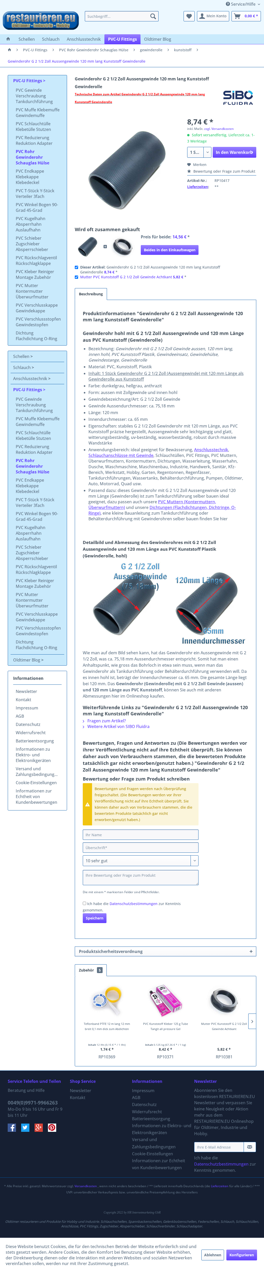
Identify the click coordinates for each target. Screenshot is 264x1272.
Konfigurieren (241, 1254)
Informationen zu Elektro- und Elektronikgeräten (33, 754)
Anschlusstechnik (30, 378)
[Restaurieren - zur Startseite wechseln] (41, 21)
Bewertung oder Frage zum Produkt (223, 171)
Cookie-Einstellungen (36, 782)
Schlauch (22, 367)
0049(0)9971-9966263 (33, 1102)
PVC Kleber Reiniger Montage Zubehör (35, 274)
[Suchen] (153, 16)
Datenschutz (28, 724)
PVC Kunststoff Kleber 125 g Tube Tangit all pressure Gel (165, 1026)
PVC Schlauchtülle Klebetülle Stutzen (33, 126)
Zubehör (90, 970)
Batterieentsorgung (35, 741)
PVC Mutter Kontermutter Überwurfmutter (32, 291)
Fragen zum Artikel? (106, 721)
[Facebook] (14, 1130)
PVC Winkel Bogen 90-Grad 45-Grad (37, 207)
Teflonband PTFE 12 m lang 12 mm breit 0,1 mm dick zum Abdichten (107, 1026)
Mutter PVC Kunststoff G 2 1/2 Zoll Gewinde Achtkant (126, 276)
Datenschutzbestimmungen (134, 903)
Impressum (27, 708)
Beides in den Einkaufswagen (169, 249)
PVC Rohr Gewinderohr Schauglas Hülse (32, 157)
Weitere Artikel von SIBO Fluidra (118, 726)
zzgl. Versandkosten (219, 129)
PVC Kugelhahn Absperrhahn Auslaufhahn (30, 224)
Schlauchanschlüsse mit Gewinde (120, 455)
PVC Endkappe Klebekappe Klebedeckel (30, 176)
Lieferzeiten (197, 186)
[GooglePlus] (41, 1130)
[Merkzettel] (189, 16)
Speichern (94, 918)
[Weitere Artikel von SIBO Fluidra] (238, 99)
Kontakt (23, 699)
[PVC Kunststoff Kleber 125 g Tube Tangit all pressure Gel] (165, 1001)
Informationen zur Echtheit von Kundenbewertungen (36, 796)
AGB (20, 716)
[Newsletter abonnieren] (250, 1147)
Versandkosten (86, 1186)
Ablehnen (212, 1254)
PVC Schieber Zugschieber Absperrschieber (32, 243)
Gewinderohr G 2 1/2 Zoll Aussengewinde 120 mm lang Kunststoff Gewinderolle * (150, 269)
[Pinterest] (54, 1130)
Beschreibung (91, 293)
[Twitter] (28, 1130)
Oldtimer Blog (27, 660)
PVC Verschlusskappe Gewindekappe (37, 308)
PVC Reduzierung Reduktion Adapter (34, 140)
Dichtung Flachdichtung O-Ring (36, 335)
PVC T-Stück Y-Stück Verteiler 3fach (35, 193)
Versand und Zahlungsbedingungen (37, 771)
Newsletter (26, 691)
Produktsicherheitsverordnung (111, 951)
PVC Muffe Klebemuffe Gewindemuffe (38, 112)
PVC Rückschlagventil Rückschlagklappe (36, 260)
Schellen (21, 356)
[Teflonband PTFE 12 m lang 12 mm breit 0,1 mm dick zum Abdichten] (106, 1001)
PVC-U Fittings (28, 80)
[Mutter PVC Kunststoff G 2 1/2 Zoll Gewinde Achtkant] (123, 247)
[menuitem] (122, 16)
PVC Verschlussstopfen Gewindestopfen (38, 322)
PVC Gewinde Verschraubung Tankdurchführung (34, 95)
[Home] (8, 39)
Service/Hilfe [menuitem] (243, 4)
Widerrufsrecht (31, 732)
